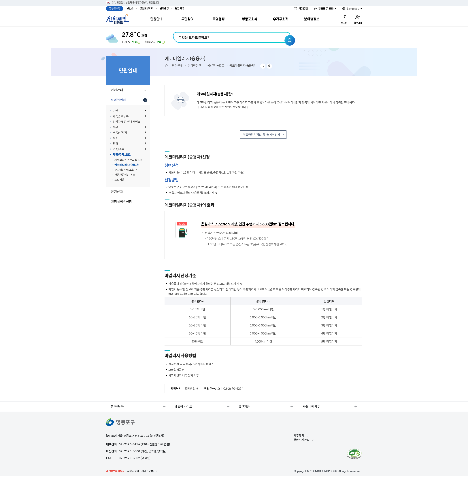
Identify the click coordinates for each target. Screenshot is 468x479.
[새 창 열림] (354, 453)
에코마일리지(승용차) (242, 65)
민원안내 (177, 65)
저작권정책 (133, 471)
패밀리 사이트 (183, 406)
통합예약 (179, 8)
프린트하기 (262, 66)
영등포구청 (114, 8)
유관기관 (244, 406)
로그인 (344, 23)
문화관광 (164, 8)
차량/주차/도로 (215, 65)
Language (353, 8)
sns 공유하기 (269, 66)
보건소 (130, 8)
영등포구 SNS (326, 8)
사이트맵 (303, 8)
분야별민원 (194, 65)
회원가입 (358, 23)
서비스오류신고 (149, 471)
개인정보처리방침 (115, 471)
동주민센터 (117, 406)
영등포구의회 (146, 8)
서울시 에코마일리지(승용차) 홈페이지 (191, 192)
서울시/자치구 (311, 406)
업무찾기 (298, 435)
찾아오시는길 (301, 440)
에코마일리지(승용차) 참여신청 (261, 134)
